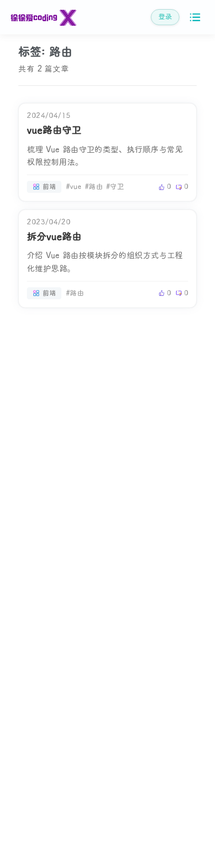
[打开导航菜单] (195, 17)
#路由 (94, 187)
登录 (165, 17)
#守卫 (115, 187)
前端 (49, 187)
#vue (73, 187)
